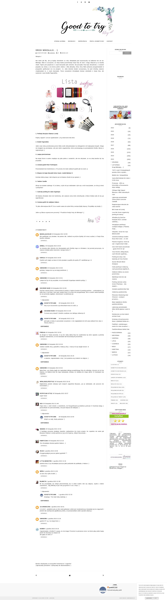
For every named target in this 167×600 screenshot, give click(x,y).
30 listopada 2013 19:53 (53, 332)
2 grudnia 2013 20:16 (52, 528)
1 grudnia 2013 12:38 (53, 481)
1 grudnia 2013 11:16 (59, 461)
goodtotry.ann (50, 303)
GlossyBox (114, 364)
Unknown (43, 268)
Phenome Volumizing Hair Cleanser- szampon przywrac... (120, 297)
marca (114, 352)
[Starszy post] (103, 575)
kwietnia (115, 349)
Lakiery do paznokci (117, 377)
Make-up (113, 380)
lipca (114, 341)
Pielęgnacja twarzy (117, 396)
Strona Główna (59, 41)
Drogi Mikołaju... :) (118, 167)
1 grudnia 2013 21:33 (65, 494)
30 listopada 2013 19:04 (53, 246)
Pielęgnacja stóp (116, 393)
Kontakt (110, 41)
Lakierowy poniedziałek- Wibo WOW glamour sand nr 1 (121, 309)
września (115, 335)
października (117, 332)
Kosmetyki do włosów (117, 367)
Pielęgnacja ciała (116, 387)
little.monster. (46, 461)
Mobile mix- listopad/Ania (120, 175)
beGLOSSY (122, 403)
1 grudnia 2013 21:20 (54, 518)
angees (42, 429)
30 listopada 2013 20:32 (55, 368)
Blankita (43, 481)
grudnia (115, 162)
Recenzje (72, 41)
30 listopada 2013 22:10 (56, 440)
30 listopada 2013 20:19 (66, 303)
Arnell (42, 246)
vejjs (42, 451)
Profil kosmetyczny (97, 41)
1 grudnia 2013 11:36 (51, 471)
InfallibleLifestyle (47, 381)
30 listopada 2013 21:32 (66, 318)
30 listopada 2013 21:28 (63, 311)
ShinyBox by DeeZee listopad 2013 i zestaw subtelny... (119, 219)
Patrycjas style (46, 393)
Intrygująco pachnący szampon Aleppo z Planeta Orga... (120, 226)
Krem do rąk (114, 374)
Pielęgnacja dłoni (116, 390)
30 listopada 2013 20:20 (66, 356)
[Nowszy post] (36, 575)
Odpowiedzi (45, 300)
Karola (42, 257)
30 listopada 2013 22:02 (53, 429)
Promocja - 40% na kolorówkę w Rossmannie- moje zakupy (120, 185)
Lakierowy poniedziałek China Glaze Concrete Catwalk (119, 199)
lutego (115, 355)
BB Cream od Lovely (118, 209)
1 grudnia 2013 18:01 (57, 506)
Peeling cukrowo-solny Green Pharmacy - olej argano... (119, 284)
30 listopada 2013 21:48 (51, 403)
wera (42, 471)
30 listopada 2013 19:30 (55, 268)
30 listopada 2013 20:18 (55, 344)
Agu (41, 403)
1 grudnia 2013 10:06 (51, 451)
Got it (155, 598)
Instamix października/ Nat (120, 289)
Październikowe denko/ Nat (120, 329)
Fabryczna (44, 440)
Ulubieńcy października (119, 292)
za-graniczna (45, 506)
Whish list (65, 52)
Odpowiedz (44, 240)
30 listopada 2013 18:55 (59, 234)
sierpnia (115, 338)
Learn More (149, 598)
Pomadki (113, 400)
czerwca (115, 343)
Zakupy (113, 403)
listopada (116, 165)
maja (114, 346)
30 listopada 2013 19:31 (55, 278)
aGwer (42, 528)
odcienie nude (45, 288)
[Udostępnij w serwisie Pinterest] (49, 222)
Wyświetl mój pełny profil (114, 590)
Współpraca (82, 41)
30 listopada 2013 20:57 (60, 393)
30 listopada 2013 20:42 (62, 381)
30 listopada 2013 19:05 (53, 257)
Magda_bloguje (46, 234)
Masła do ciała (115, 384)
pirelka (42, 332)
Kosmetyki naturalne (117, 371)
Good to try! (45, 598)
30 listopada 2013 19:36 (58, 288)
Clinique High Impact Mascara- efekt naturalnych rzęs (120, 192)
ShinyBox (123, 400)
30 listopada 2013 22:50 (66, 416)
